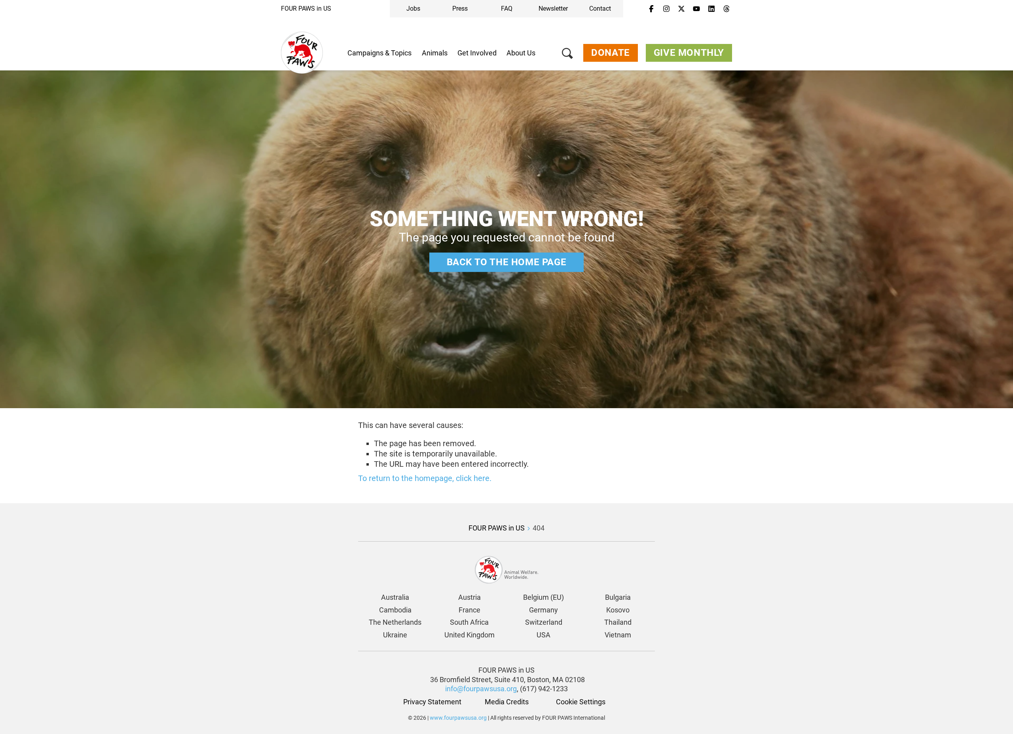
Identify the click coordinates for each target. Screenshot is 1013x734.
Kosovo (618, 610)
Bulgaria (618, 597)
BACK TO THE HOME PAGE (507, 262)
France (469, 610)
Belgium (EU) (543, 597)
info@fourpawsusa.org (481, 689)
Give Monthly (689, 52)
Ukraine (395, 635)
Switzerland (543, 622)
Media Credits (507, 702)
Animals (435, 53)
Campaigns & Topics (379, 53)
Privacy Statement (432, 702)
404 (538, 528)
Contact (600, 8)
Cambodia (395, 610)
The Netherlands (395, 622)
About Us (520, 53)
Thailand (618, 622)
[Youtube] (696, 9)
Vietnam (618, 635)
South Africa (469, 622)
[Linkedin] (711, 9)
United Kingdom (469, 635)
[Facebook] (651, 9)
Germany (543, 610)
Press (460, 8)
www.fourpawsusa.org (458, 718)
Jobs (413, 8)
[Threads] (726, 9)
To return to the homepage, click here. (424, 478)
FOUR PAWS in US (306, 8)
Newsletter (553, 8)
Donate (610, 52)
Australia (395, 597)
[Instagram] (666, 9)
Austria (469, 597)
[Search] (567, 55)
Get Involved (477, 53)
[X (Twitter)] (681, 9)
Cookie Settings (580, 702)
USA (543, 635)
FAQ (506, 8)
